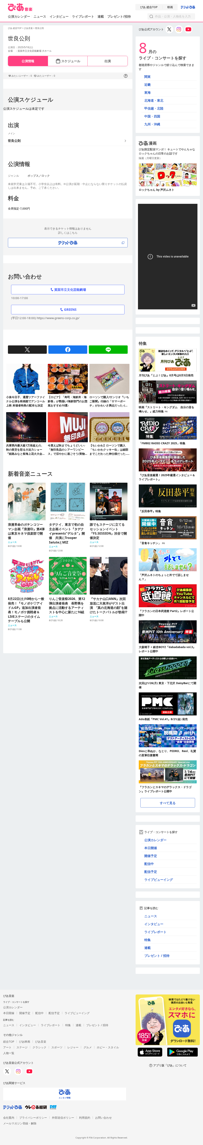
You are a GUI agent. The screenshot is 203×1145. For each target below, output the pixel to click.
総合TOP (8, 1041)
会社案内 (8, 1117)
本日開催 (150, 848)
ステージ (22, 1047)
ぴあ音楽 (28, 28)
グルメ (87, 1047)
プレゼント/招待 (119, 16)
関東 (147, 76)
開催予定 (150, 856)
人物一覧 (8, 1053)
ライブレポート (83, 16)
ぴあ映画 (24, 1041)
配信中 (149, 864)
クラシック (39, 1047)
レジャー (73, 1047)
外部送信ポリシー (63, 1117)
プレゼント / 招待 (156, 955)
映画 (170, 7)
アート (7, 1047)
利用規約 (84, 1117)
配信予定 (150, 871)
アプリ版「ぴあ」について (170, 1065)
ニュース (40, 16)
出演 (107, 61)
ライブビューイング (158, 879)
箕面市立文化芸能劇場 (70, 289)
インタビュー (59, 16)
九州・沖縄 (152, 124)
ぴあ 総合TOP (149, 7)
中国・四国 (152, 116)
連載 (101, 16)
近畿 (147, 84)
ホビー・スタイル (108, 1047)
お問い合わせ (103, 1117)
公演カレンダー (155, 840)
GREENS (70, 309)
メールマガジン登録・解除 (19, 1123)
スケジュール (70, 61)
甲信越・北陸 (153, 108)
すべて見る (168, 803)
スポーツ (56, 1047)
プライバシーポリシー (33, 1117)
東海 (147, 92)
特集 (147, 940)
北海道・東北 (153, 100)
